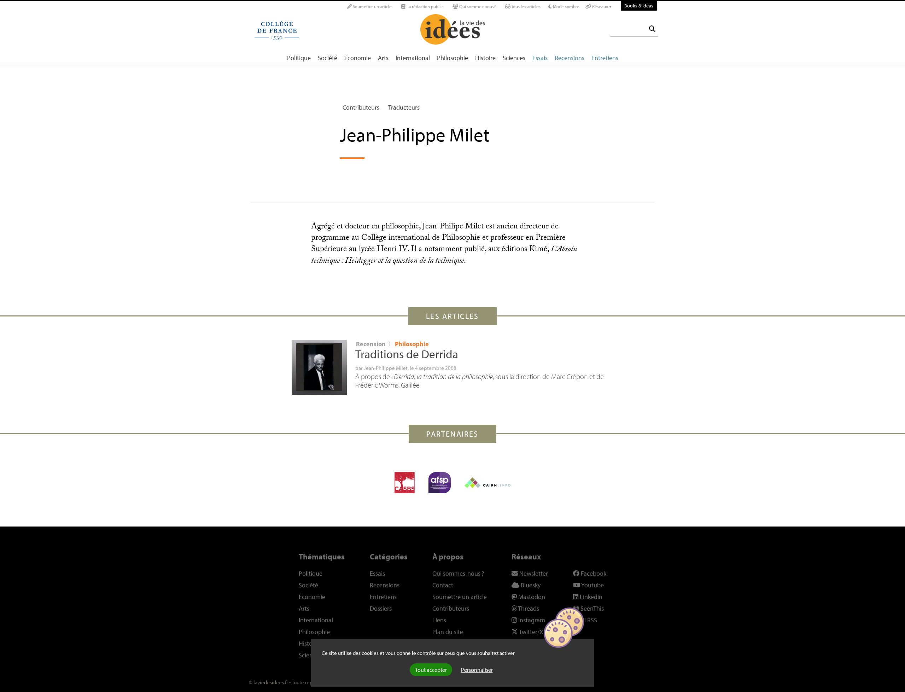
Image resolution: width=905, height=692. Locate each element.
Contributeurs (361, 107)
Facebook (592, 573)
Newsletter (533, 573)
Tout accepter (431, 669)
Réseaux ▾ (601, 6)
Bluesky (530, 585)
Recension (371, 344)
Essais (540, 58)
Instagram (531, 620)
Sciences (514, 58)
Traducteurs (404, 107)
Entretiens (604, 58)
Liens (439, 620)
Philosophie (452, 58)
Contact (442, 585)
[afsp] (439, 482)
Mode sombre (565, 6)
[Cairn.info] (487, 482)
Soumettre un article (372, 6)
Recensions (569, 58)
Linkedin (590, 597)
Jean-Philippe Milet (386, 367)
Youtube (592, 585)
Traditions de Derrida (406, 354)
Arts (383, 58)
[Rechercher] (652, 28)
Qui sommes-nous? (477, 6)
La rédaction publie (424, 6)
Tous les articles (525, 6)
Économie (357, 58)
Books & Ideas (638, 5)
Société (327, 58)
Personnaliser (477, 669)
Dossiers (381, 608)
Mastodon (531, 597)
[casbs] (405, 482)
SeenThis (591, 608)
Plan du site (447, 632)
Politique (299, 58)
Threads (528, 608)
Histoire (485, 58)
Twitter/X (530, 632)
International (413, 58)
